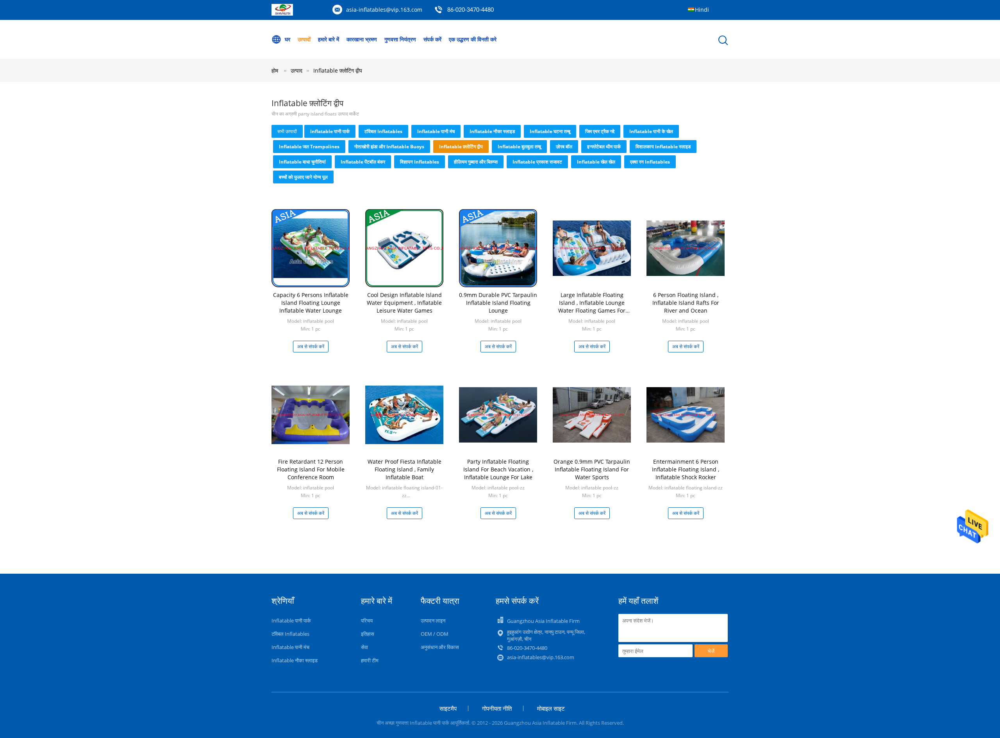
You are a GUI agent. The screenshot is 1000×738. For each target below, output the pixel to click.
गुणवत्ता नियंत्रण (400, 39)
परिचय (367, 620)
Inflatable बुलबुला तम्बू (519, 146)
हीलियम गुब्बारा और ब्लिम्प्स (476, 161)
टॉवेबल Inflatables (383, 131)
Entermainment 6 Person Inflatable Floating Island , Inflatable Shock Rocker (685, 469)
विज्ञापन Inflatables (419, 161)
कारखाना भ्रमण (361, 39)
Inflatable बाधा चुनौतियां (302, 161)
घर (287, 39)
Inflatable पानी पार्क (330, 131)
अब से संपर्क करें (310, 346)
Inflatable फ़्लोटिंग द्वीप (337, 70)
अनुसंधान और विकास (440, 647)
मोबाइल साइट (551, 708)
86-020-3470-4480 (470, 10)
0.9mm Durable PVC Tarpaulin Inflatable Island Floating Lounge (498, 302)
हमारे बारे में (328, 39)
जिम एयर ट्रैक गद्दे (599, 131)
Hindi (702, 9)
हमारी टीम (370, 660)
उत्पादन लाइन (433, 620)
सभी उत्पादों (287, 131)
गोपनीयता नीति (497, 708)
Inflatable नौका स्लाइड (492, 131)
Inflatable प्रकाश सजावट (537, 161)
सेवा (364, 647)
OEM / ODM (434, 633)
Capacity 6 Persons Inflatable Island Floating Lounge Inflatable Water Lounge (310, 302)
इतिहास (367, 633)
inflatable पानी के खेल (651, 131)
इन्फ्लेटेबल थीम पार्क (604, 146)
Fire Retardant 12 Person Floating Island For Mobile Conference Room (311, 469)
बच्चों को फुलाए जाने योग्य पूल (303, 177)
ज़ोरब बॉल (564, 146)
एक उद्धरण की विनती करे (472, 39)
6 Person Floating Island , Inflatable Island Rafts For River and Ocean (685, 302)
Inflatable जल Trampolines (309, 146)
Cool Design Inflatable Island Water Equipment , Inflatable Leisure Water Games (404, 302)
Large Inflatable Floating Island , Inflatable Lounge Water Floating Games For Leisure (591, 306)
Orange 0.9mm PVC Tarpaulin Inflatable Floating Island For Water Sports (592, 469)
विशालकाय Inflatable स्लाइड (663, 146)
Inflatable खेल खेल (596, 161)
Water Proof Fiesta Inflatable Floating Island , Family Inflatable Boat (404, 469)
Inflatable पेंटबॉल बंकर (363, 161)
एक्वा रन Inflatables (650, 161)
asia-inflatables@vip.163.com (384, 9)
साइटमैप (448, 708)
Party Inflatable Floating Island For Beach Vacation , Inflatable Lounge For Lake (498, 469)
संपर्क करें (432, 39)
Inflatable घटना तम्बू (550, 131)
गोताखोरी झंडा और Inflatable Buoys (389, 146)
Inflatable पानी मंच (436, 131)
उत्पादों (304, 39)
